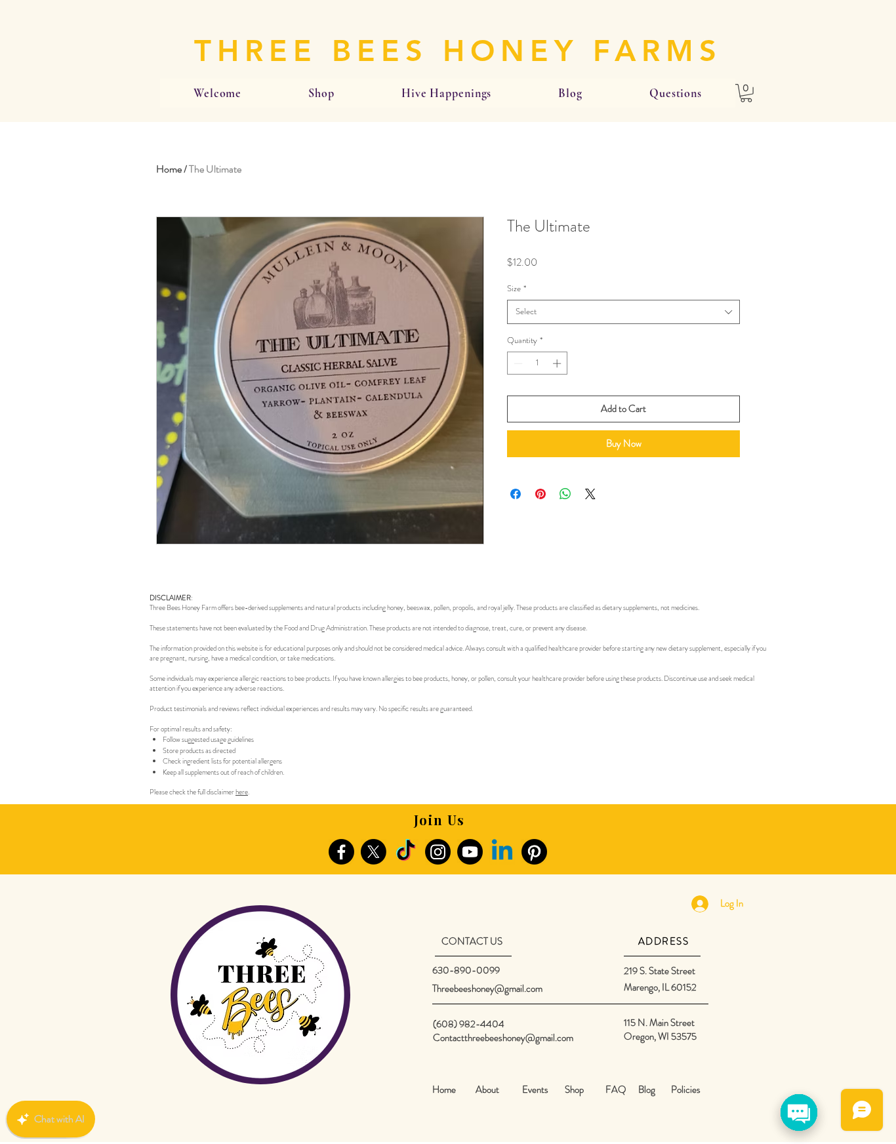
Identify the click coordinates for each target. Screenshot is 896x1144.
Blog (646, 1089)
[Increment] (558, 363)
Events (535, 1089)
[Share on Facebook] (515, 494)
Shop (574, 1089)
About (487, 1089)
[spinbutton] (537, 363)
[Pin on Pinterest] (540, 494)
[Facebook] (341, 852)
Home (169, 168)
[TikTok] (405, 852)
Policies (686, 1089)
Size (516, 289)
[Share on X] (590, 494)
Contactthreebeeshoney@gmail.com (503, 1038)
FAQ (615, 1089)
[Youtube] (470, 852)
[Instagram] (438, 852)
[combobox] (623, 311)
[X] (373, 852)
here (241, 791)
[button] (746, 93)
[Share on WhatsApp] (565, 494)
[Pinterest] (534, 852)
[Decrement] (517, 363)
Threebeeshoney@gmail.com (487, 988)
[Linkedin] (502, 852)
